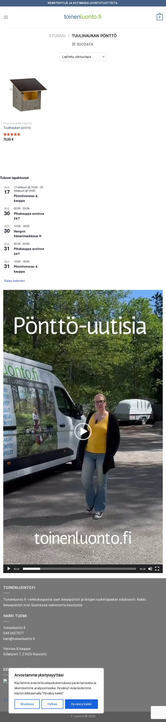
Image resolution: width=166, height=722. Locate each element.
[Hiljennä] (150, 569)
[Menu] (5, 17)
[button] (83, 431)
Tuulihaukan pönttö (17, 128)
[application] (83, 431)
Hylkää (52, 704)
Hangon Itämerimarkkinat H (27, 233)
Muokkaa (27, 704)
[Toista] (9, 569)
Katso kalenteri (14, 280)
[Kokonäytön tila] (157, 569)
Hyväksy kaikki (81, 704)
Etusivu (57, 35)
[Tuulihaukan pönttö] (28, 95)
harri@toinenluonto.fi (19, 639)
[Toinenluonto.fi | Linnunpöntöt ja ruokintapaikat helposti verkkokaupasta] (83, 17)
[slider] (79, 569)
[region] (56, 690)
